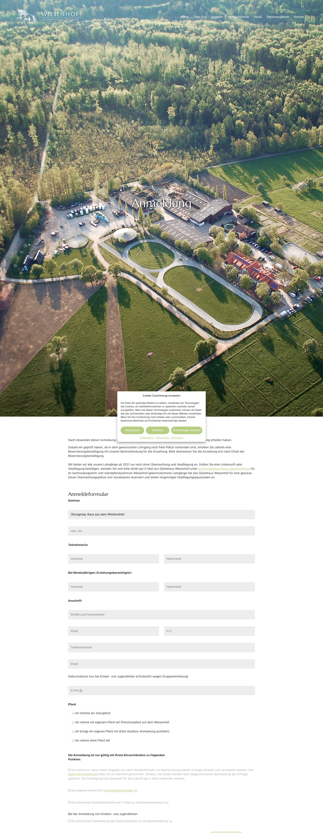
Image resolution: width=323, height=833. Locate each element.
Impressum (177, 437)
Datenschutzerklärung (83, 774)
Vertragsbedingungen (118, 790)
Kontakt (299, 17)
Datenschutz (147, 437)
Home (184, 17)
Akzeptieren (132, 430)
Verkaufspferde (238, 17)
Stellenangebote (278, 17)
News (258, 17)
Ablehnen (158, 430)
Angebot (217, 17)
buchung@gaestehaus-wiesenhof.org (223, 468)
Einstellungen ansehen (187, 430)
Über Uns (199, 17)
